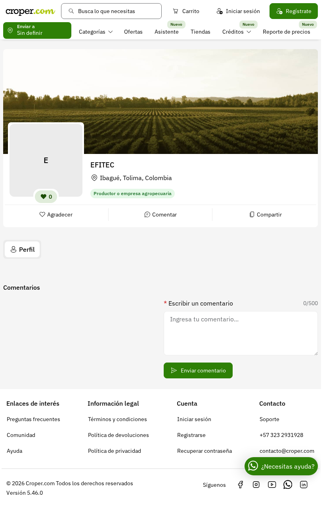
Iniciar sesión (243, 11)
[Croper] (30, 11)
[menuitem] (96, 31)
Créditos (233, 31)
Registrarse (191, 435)
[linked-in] (303, 485)
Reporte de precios (286, 31)
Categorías (92, 31)
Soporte (269, 419)
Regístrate (299, 11)
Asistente (167, 31)
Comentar (164, 214)
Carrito (190, 11)
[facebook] (240, 485)
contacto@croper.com (287, 450)
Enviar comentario (203, 370)
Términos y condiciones (117, 419)
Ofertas (133, 31)
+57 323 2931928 (281, 435)
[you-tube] (272, 485)
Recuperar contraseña (204, 450)
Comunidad (21, 435)
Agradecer (60, 214)
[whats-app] (287, 485)
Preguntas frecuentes (33, 419)
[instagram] (256, 485)
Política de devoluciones (118, 435)
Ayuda (14, 450)
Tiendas (200, 31)
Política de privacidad (114, 450)
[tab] (22, 249)
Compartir (269, 214)
